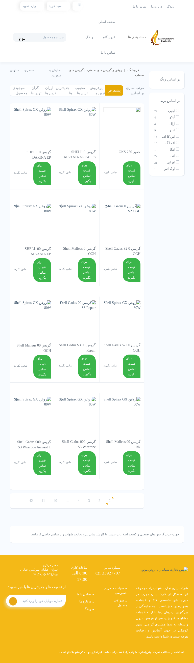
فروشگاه (109, 37)
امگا (172, 149)
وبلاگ (170, 6)
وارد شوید (29, 6)
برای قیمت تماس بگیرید (130, 173)
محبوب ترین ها (81, 90)
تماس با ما (139, 6)
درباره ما (156, 6)
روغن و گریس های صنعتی (104, 70)
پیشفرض (114, 90)
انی (173, 156)
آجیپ (171, 111)
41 (43, 501)
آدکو (172, 117)
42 (31, 501)
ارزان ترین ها (50, 90)
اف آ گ (170, 143)
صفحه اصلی (107, 22)
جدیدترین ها (64, 90)
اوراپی (170, 162)
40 (55, 501)
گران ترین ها (36, 90)
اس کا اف (168, 136)
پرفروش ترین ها (97, 90)
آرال (172, 124)
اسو (172, 130)
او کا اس (169, 168)
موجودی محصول (20, 90)
